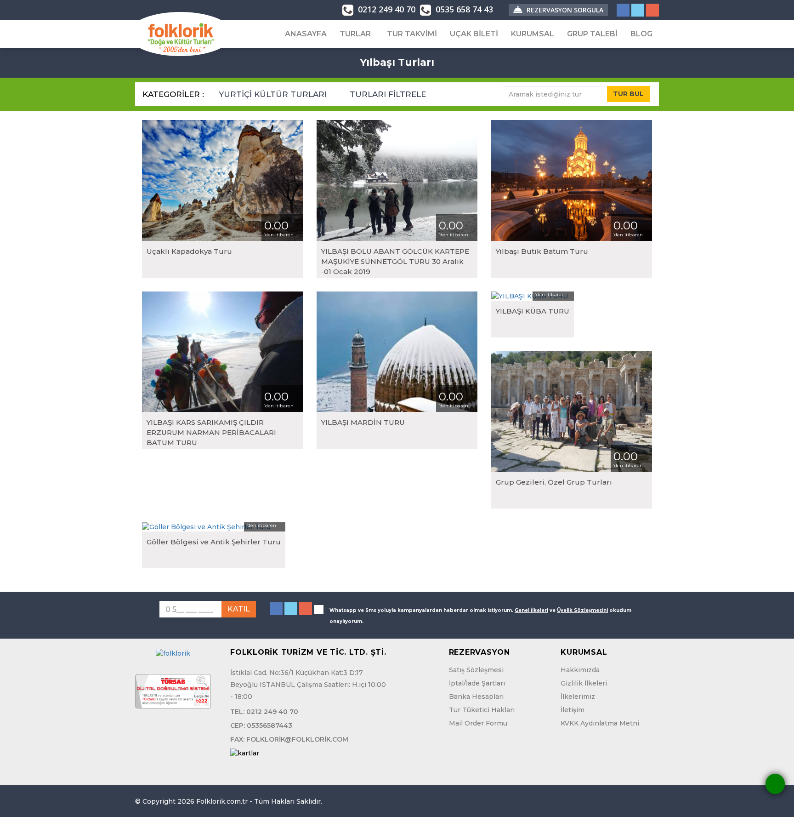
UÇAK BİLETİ (474, 33)
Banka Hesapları (476, 696)
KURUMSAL (532, 33)
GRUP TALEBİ (592, 33)
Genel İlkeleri (531, 610)
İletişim (572, 710)
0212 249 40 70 (385, 9)
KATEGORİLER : (173, 94)
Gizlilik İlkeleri (584, 683)
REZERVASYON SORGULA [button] (564, 10)
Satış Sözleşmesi (476, 670)
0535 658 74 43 (463, 9)
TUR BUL (628, 94)
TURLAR (355, 33)
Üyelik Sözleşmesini (582, 610)
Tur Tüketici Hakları (482, 710)
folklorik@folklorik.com (297, 739)
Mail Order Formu (478, 723)
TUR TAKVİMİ (412, 33)
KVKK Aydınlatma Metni (600, 723)
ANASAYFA (306, 33)
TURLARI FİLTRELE (389, 94)
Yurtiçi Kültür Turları (274, 94)
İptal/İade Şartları (477, 683)
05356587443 (269, 725)
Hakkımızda (580, 670)
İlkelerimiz (578, 696)
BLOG (641, 33)
